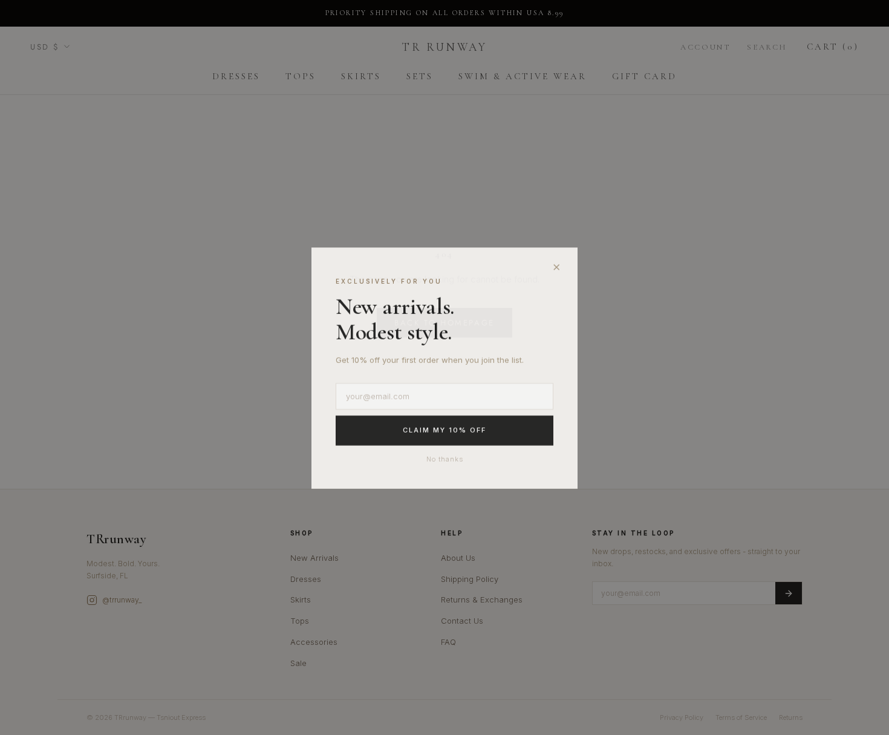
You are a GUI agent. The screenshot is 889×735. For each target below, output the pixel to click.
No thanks (444, 458)
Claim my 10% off (444, 430)
